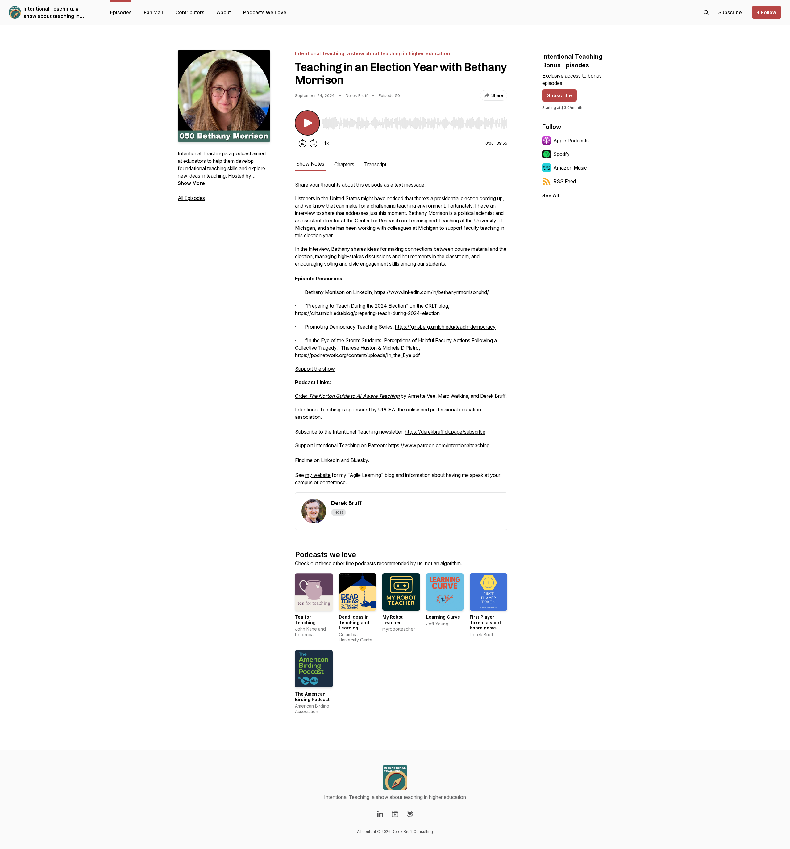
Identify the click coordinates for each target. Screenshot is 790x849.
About (224, 12)
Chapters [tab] (344, 164)
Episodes (120, 12)
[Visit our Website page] (395, 814)
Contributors (189, 12)
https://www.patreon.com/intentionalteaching (438, 445)
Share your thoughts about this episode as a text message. (360, 185)
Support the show (315, 369)
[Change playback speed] (326, 143)
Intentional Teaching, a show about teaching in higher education (51, 13)
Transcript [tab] (375, 164)
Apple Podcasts (571, 140)
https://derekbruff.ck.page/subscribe (445, 432)
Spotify (561, 154)
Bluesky (359, 460)
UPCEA (386, 409)
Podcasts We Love (264, 12)
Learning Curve (443, 617)
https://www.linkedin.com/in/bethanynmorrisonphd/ (431, 292)
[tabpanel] (401, 336)
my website (318, 475)
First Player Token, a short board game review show (485, 625)
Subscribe (559, 95)
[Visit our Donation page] (410, 814)
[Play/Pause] (307, 123)
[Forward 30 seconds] (313, 143)
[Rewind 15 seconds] (302, 143)
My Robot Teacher (392, 619)
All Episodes (191, 198)
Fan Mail (153, 12)
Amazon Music (570, 168)
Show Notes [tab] (310, 164)
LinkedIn (330, 460)
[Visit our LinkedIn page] (380, 814)
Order (347, 396)
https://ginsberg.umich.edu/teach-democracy (445, 327)
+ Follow (766, 12)
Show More (191, 183)
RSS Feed (564, 181)
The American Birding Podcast (312, 696)
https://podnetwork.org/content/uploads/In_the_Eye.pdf (357, 355)
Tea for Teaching (305, 619)
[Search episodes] (706, 12)
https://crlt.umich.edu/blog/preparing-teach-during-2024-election (367, 313)
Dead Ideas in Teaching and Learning (354, 622)
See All (550, 195)
